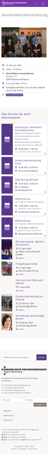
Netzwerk (7, 411)
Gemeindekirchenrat (14, 95)
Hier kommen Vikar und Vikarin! (29, 281)
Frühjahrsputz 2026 (26, 264)
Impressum (8, 420)
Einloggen (39, 405)
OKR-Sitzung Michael (26, 179)
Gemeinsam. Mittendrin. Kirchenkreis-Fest (28, 129)
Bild (5, 434)
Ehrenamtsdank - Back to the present (30, 243)
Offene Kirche (22, 199)
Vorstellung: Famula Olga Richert (30, 317)
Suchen (41, 357)
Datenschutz (8, 415)
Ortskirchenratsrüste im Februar (29, 298)
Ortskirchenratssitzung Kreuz (28, 162)
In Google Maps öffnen (16, 83)
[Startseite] (14, 3)
